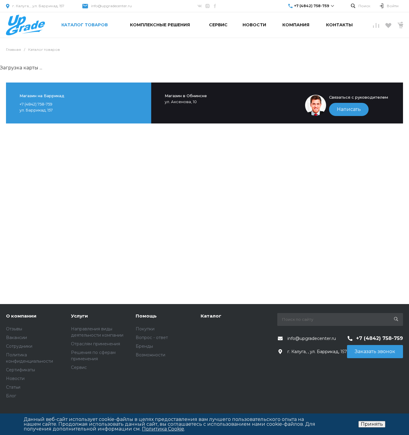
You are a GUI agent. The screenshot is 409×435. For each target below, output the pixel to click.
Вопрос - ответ (152, 337)
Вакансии (16, 337)
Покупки (145, 329)
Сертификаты (20, 370)
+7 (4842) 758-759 (311, 6)
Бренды (144, 346)
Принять (372, 424)
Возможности (150, 355)
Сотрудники (19, 346)
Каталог (211, 316)
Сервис (79, 367)
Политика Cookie (163, 429)
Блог (11, 396)
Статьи (13, 387)
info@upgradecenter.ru (111, 6)
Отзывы (14, 329)
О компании (21, 316)
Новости (15, 378)
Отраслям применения (95, 344)
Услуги (79, 316)
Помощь (146, 316)
